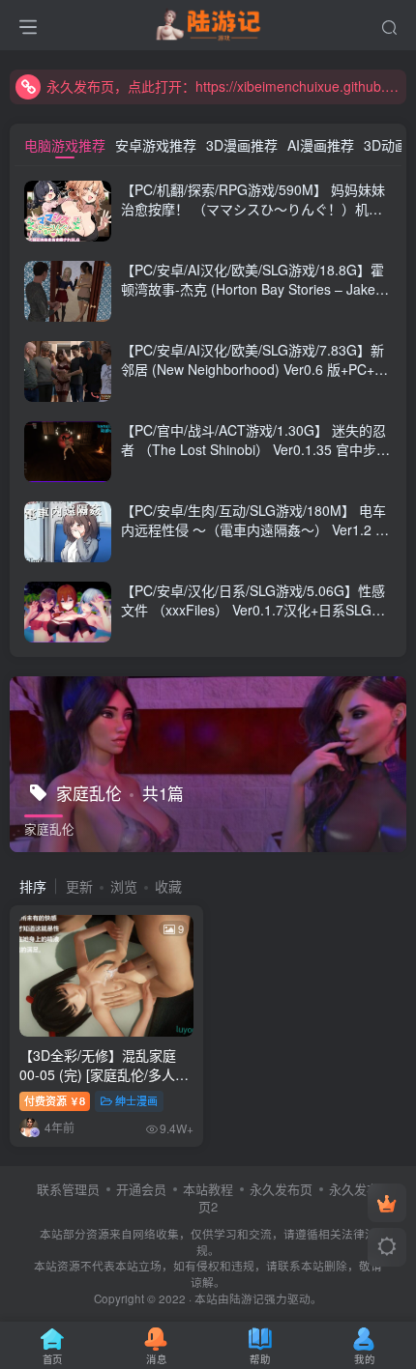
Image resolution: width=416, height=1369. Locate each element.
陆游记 (246, 1298)
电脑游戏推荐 (64, 145)
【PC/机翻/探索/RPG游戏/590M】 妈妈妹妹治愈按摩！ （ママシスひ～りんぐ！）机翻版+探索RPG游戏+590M (253, 208)
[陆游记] (208, 22)
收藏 (168, 886)
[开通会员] (387, 1203)
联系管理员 (68, 1189)
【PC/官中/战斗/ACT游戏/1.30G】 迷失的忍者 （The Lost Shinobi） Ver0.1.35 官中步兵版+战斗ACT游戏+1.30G (255, 448)
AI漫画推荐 (320, 145)
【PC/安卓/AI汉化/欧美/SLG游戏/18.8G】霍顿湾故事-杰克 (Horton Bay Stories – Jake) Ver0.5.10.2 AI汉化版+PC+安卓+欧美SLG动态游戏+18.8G (252, 298)
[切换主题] (387, 1247)
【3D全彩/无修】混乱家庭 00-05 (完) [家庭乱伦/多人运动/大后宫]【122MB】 (104, 1073)
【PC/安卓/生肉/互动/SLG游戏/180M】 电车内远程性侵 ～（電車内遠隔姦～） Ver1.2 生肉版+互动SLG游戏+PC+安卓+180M (255, 528)
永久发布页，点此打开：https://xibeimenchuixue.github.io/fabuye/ (223, 86)
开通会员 (141, 1189)
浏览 (123, 886)
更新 (79, 886)
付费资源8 (54, 1100)
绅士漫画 (136, 1100)
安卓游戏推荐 (155, 145)
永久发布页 (281, 1189)
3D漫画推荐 (242, 145)
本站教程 (208, 1189)
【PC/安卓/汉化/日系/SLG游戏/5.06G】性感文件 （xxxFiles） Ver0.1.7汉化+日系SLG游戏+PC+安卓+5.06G (253, 609)
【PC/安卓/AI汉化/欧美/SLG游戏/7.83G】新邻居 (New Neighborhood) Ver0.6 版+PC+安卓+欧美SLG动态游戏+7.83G (254, 368)
